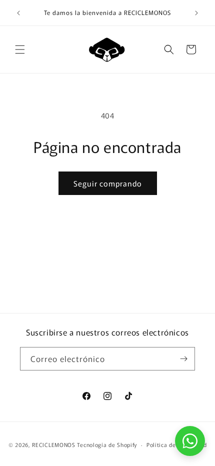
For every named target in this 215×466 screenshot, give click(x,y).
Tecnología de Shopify (107, 444)
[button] (20, 49)
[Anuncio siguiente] (197, 13)
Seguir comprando (108, 183)
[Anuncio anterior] (19, 13)
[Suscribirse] (183, 358)
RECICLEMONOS (54, 444)
